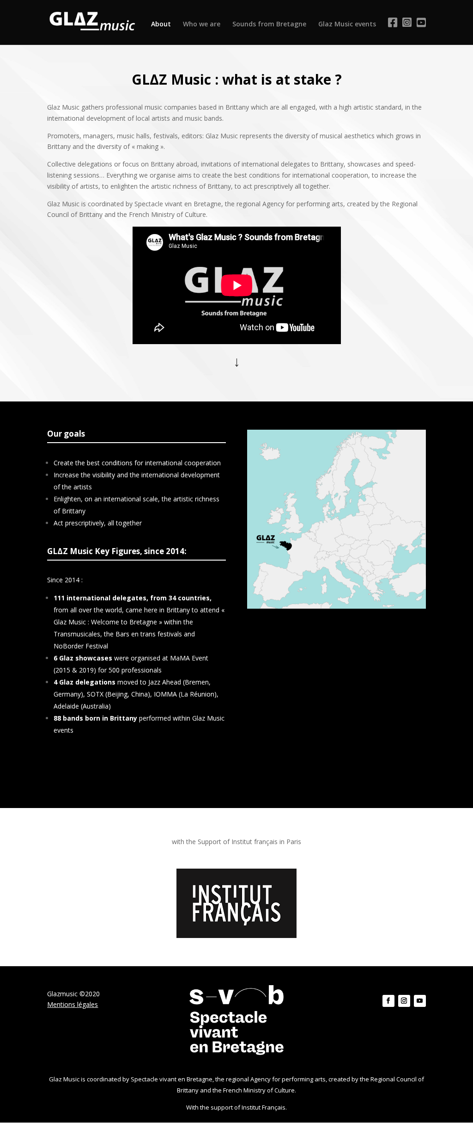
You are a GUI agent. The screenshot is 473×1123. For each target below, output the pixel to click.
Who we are (201, 24)
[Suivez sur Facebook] (388, 1001)
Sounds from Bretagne (269, 24)
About (161, 24)
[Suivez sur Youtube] (420, 1001)
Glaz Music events (347, 24)
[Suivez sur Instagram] (404, 1001)
